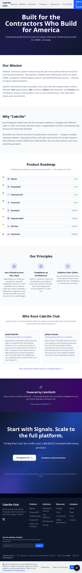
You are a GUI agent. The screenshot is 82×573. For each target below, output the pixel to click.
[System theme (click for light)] (70, 4)
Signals (32, 508)
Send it (39, 545)
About (72, 508)
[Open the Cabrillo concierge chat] (77, 568)
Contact (73, 520)
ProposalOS (34, 512)
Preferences (45, 567)
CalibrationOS (35, 516)
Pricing (66, 4)
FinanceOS (33, 520)
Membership (48, 521)
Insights (59, 508)
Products (43, 4)
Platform (22, 4)
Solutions (32, 4)
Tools (58, 512)
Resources (55, 4)
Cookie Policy (7, 570)
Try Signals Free (23, 458)
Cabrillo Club (11, 504)
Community (60, 516)
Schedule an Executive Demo (53, 458)
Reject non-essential (60, 567)
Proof (72, 516)
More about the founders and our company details (39, 369)
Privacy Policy (20, 570)
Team (72, 512)
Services (14, 4)
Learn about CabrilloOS (39, 404)
